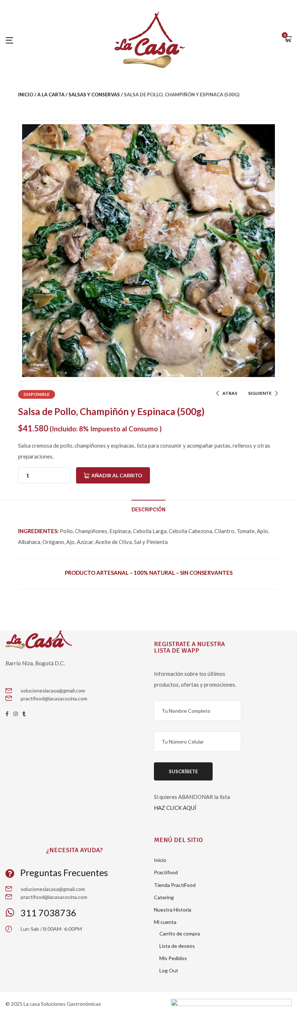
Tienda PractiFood (175, 885)
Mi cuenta (165, 922)
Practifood (166, 872)
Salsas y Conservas (94, 94)
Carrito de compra (179, 933)
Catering (164, 897)
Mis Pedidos (173, 958)
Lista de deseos (177, 946)
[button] (288, 40)
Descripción (148, 509)
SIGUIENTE (260, 393)
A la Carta (50, 94)
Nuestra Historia (172, 910)
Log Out (168, 970)
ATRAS (229, 393)
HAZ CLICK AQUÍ (175, 807)
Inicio (25, 94)
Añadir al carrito (116, 475)
